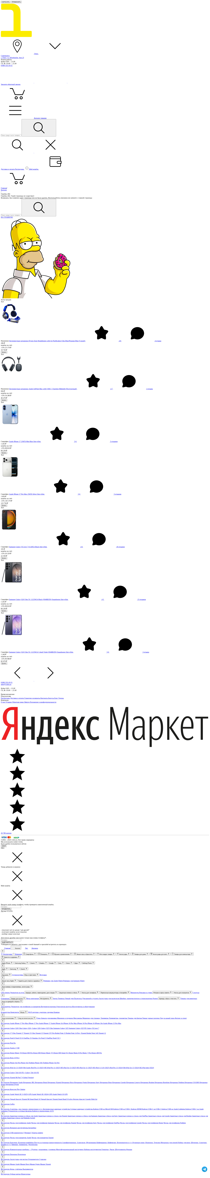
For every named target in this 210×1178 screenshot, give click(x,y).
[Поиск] (39, 128)
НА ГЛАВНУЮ (7, 217)
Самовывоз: (12, 57)
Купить (4, 352)
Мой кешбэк (34, 169)
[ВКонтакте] (50, 82)
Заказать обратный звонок (10, 84)
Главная (4, 188)
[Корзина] (17, 186)
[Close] (17, 865)
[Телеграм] (17, 82)
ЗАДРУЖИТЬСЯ (7, 942)
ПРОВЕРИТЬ (6, 909)
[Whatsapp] (83, 82)
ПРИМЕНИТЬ (16, 2)
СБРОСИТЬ (6, 2)
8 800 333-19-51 (6, 65)
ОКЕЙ (4, 846)
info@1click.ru (6, 684)
